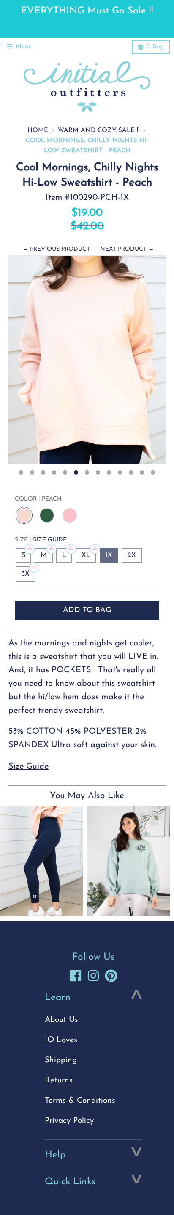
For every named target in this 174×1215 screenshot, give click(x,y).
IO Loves (61, 1040)
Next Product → (127, 249)
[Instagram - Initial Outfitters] (93, 975)
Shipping (61, 1060)
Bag (155, 47)
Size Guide (50, 540)
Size (41, 540)
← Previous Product (56, 249)
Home (37, 130)
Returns (59, 1081)
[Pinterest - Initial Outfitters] (111, 975)
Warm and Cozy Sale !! (98, 130)
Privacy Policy (69, 1121)
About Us (61, 1020)
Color (38, 499)
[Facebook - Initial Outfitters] (75, 975)
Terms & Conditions (80, 1101)
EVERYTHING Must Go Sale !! (87, 11)
